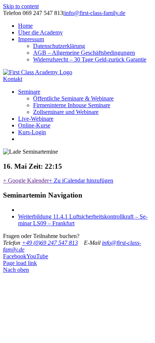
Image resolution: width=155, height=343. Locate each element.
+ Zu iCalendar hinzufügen (81, 180)
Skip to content (21, 6)
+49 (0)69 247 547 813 (50, 243)
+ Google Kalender (26, 180)
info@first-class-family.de (94, 13)
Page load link (20, 263)
